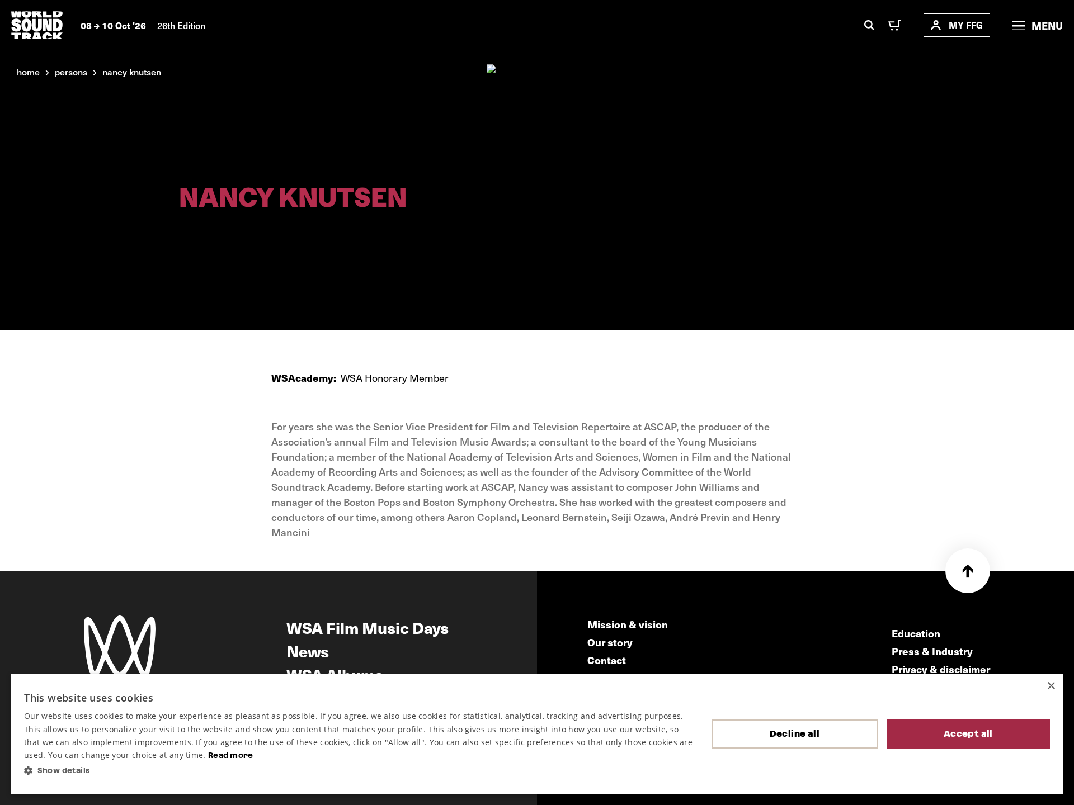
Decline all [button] (794, 733)
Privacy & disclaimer (941, 669)
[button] (359, 770)
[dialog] (537, 734)
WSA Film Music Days (367, 627)
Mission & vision (627, 624)
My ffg (966, 24)
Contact (606, 660)
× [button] (1051, 686)
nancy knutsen (131, 71)
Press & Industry (932, 651)
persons (71, 71)
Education (916, 633)
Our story (610, 642)
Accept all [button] (968, 733)
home (28, 71)
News (307, 651)
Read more (230, 755)
